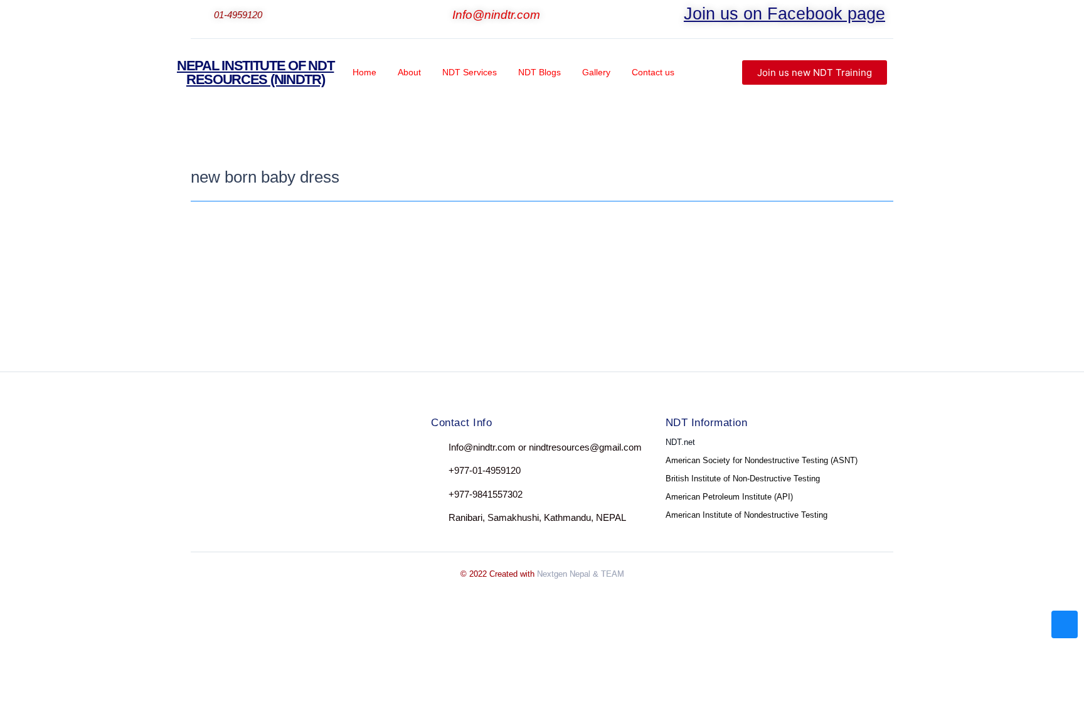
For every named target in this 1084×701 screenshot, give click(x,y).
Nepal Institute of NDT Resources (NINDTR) (255, 72)
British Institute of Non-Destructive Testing (743, 478)
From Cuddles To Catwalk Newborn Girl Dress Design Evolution (381, 250)
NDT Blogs (539, 72)
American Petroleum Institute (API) (729, 496)
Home (364, 72)
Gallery (596, 72)
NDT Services (469, 72)
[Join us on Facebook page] (675, 16)
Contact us (653, 72)
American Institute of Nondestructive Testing (746, 515)
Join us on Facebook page (784, 13)
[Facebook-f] (202, 450)
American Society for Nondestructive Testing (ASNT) (762, 460)
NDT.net (680, 442)
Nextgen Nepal (563, 574)
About (409, 72)
